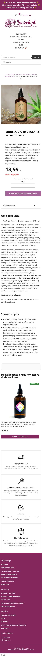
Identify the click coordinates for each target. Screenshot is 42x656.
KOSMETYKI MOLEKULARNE (10, 596)
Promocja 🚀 (21, 48)
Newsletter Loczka (8, 615)
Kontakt (4, 564)
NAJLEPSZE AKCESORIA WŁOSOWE (12, 603)
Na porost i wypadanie (23, 74)
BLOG (3, 618)
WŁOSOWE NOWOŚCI (8, 593)
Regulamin (5, 584)
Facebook (6, 637)
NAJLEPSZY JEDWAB (8, 606)
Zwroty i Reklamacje (9, 574)
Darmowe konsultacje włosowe (13, 625)
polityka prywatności (26, 649)
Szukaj (36, 57)
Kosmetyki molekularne (21, 37)
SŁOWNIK (4, 621)
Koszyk (23, 15)
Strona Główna (10, 74)
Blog (21, 45)
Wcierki (33, 74)
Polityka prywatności (9, 577)
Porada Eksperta (21, 42)
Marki (21, 39)
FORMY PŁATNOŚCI (7, 567)
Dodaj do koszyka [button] (20, 436)
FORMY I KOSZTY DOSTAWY (10, 571)
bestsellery (5, 599)
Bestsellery (21, 34)
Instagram (7, 640)
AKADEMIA (5, 628)
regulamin (12, 649)
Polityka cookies (7, 581)
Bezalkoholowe (10, 76)
